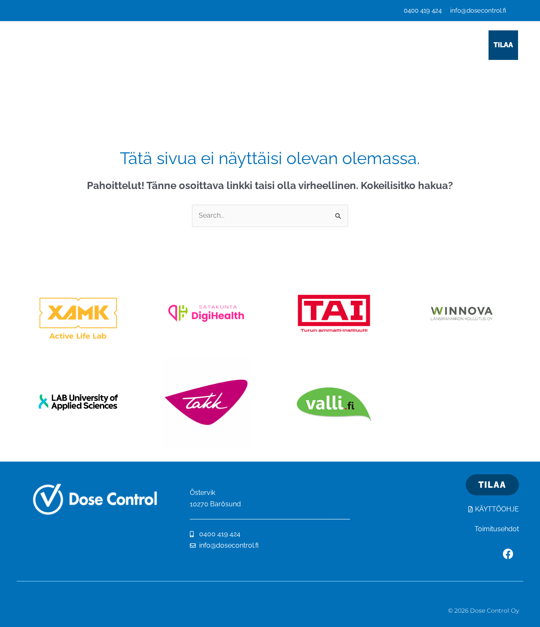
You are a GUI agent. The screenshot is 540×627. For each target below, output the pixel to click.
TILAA (503, 45)
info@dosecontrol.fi (478, 10)
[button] (180, 45)
